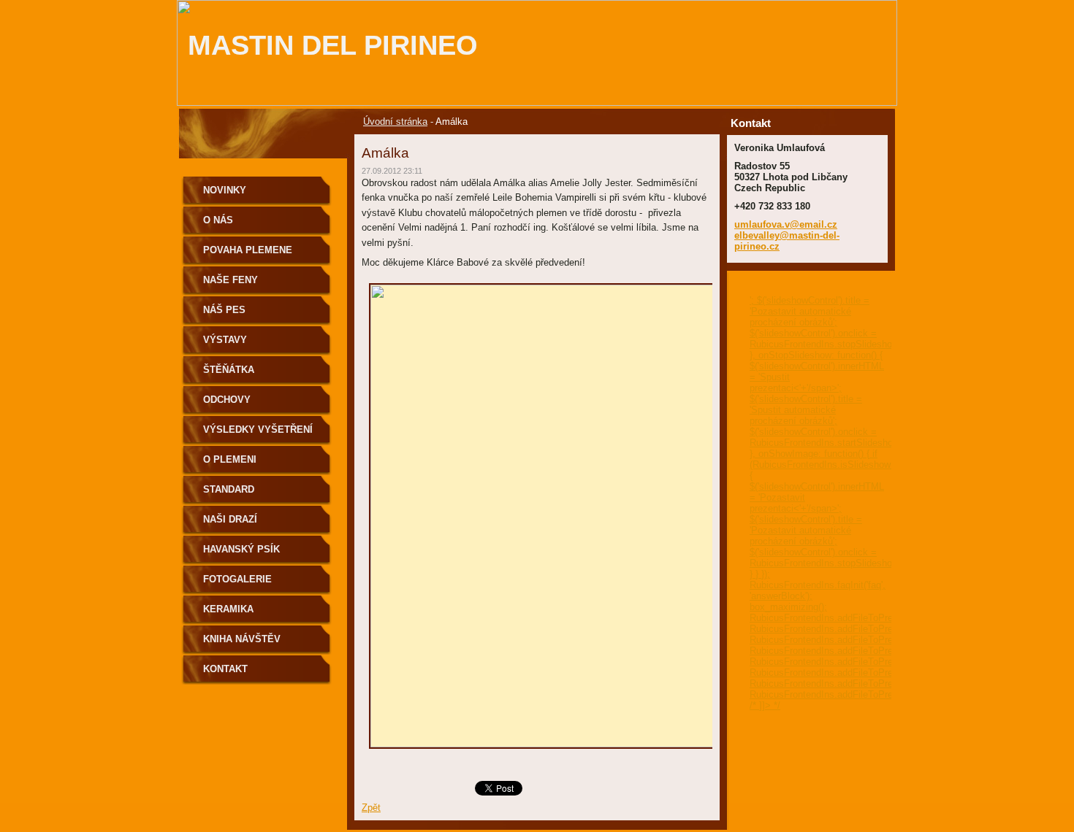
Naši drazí (230, 519)
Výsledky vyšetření (258, 429)
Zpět (371, 807)
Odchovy (227, 399)
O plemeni (229, 459)
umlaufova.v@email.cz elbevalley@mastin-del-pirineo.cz (786, 235)
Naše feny (230, 279)
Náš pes (224, 309)
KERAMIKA (228, 609)
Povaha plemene (247, 249)
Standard (228, 489)
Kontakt (225, 668)
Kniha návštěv (242, 638)
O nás (218, 220)
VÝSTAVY (225, 339)
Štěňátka (228, 369)
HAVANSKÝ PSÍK (241, 549)
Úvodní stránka (395, 121)
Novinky (224, 190)
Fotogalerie (237, 579)
